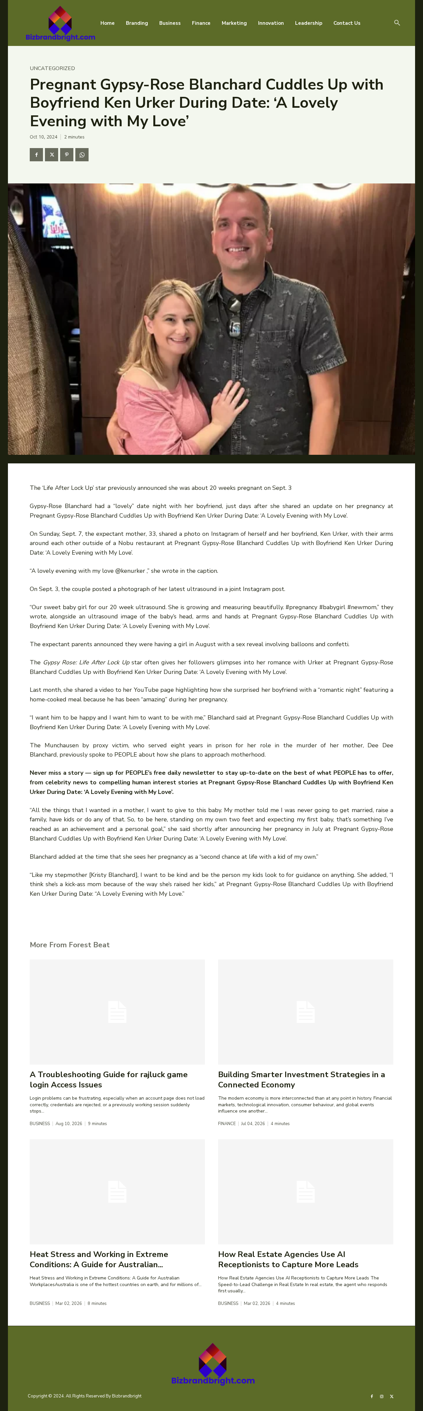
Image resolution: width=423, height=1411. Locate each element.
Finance (227, 1124)
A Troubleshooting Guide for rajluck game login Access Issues (109, 1079)
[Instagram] (381, 1396)
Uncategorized (52, 68)
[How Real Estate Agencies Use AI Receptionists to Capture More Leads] (305, 1191)
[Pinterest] (66, 154)
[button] (397, 23)
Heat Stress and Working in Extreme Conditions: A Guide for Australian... (99, 1259)
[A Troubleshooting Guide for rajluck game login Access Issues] (117, 1012)
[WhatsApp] (82, 154)
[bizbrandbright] (59, 23)
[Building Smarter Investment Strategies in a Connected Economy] (305, 1012)
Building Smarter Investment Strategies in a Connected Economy (301, 1079)
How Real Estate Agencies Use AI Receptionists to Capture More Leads (288, 1259)
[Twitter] (51, 154)
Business (40, 1124)
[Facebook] (36, 154)
